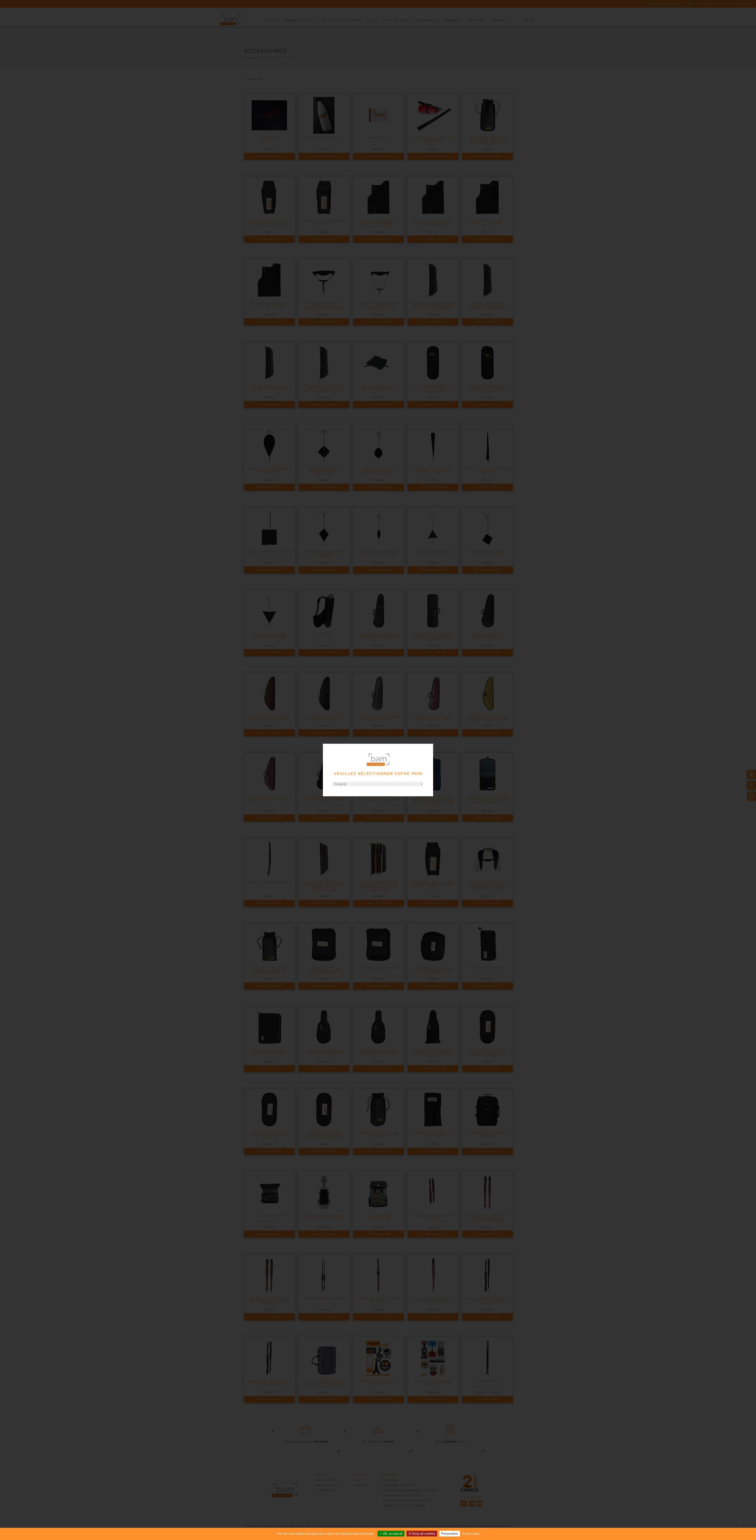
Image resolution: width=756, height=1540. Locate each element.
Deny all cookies (423, 1533)
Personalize (449, 1533)
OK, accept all (392, 1533)
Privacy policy (471, 1533)
